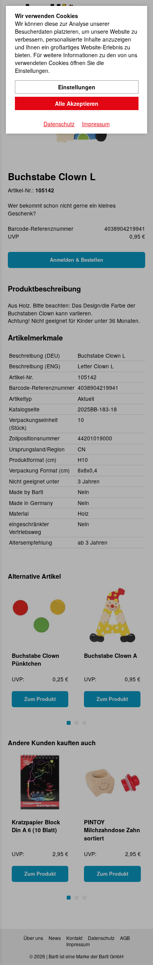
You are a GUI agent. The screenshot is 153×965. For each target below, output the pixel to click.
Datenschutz (59, 124)
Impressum (96, 124)
